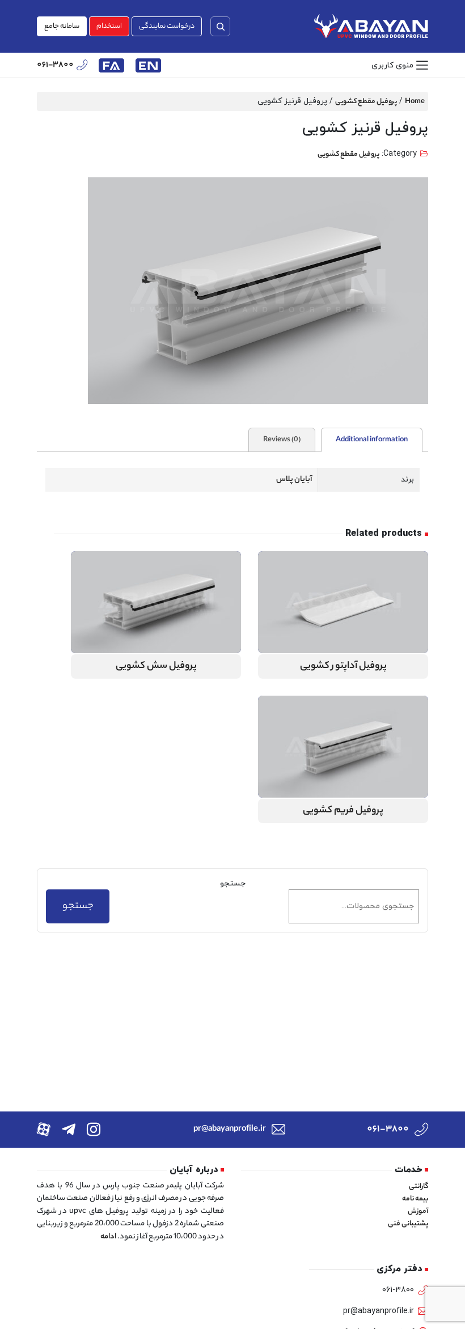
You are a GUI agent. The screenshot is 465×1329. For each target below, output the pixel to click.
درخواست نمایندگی (167, 26)
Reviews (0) (282, 440)
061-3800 (55, 65)
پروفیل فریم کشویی (343, 811)
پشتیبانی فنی (408, 1224)
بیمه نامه (415, 1199)
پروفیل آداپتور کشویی (343, 666)
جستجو (233, 883)
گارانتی (418, 1186)
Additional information (372, 440)
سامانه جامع (61, 26)
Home (415, 102)
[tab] (371, 440)
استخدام (109, 26)
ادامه (108, 1236)
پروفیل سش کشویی (156, 666)
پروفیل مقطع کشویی (366, 102)
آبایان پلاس (294, 479)
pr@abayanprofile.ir (229, 1129)
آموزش (418, 1211)
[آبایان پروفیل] (371, 26)
